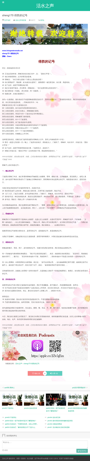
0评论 (42, 20)
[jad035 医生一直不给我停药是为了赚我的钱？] (56, 399)
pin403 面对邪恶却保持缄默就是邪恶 (60, 420)
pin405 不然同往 (10, 417)
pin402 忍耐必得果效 (55, 424)
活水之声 (18, 363)
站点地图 (30, 458)
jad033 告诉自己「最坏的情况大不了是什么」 (20, 427)
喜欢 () (37, 373)
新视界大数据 (68, 458)
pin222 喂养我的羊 (79, 387)
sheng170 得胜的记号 (14, 15)
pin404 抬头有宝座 (54, 417)
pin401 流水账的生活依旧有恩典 (59, 427)
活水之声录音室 (20, 20)
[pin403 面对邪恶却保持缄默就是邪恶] (78, 399)
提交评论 (82, 451)
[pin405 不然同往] (12, 399)
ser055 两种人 (9, 387)
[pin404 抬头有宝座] (34, 399)
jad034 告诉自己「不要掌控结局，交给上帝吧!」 (21, 424)
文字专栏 (7, 20)
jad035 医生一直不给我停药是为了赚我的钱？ (20, 420)
